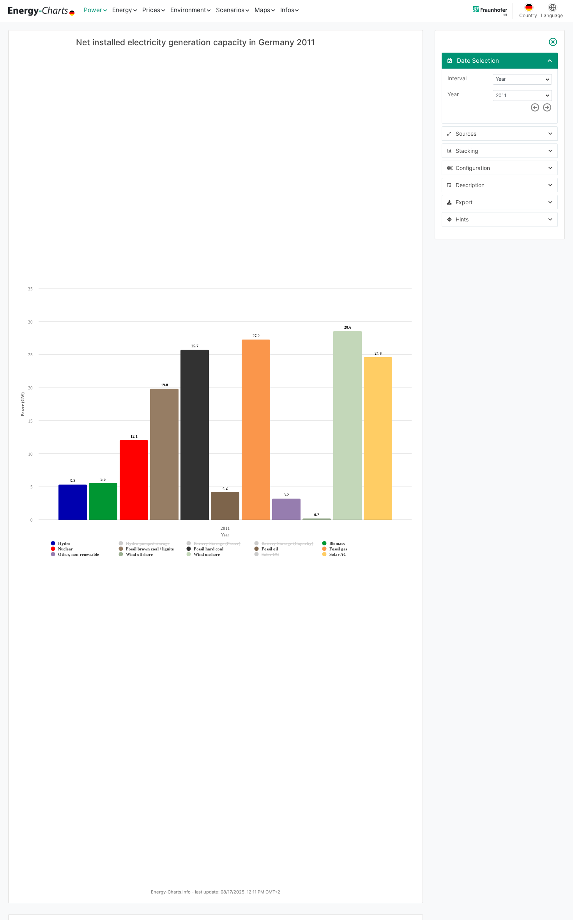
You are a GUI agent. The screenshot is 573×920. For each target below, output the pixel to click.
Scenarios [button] (230, 10)
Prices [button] (151, 10)
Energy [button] (122, 10)
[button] (500, 60)
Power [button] (93, 10)
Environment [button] (188, 10)
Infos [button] (287, 10)
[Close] (553, 42)
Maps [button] (262, 10)
